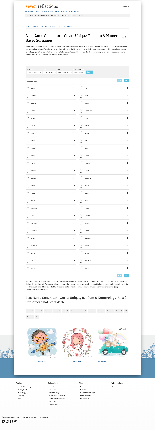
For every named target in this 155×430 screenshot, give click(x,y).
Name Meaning (54, 393)
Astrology (65, 15)
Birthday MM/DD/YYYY (79, 69)
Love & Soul (30, 15)
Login (126, 6)
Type (44, 69)
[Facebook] (11, 422)
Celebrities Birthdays (87, 393)
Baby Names (67, 26)
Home (28, 26)
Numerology (55, 15)
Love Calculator (54, 387)
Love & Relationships (25, 387)
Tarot (74, 15)
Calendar (37, 11)
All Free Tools (53, 404)
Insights (80, 15)
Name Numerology (52, 26)
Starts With (30, 69)
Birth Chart (53, 401)
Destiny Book (45, 11)
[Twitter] (15, 422)
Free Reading (29, 11)
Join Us (114, 387)
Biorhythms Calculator (57, 399)
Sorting (58, 69)
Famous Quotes (86, 396)
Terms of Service (36, 417)
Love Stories (84, 399)
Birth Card (52, 390)
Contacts (45, 417)
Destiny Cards (43, 15)
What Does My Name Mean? (59, 11)
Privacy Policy (26, 417)
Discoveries (84, 387)
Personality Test (74, 11)
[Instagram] (7, 422)
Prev (119, 80)
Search (89, 72)
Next (126, 80)
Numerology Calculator (57, 396)
